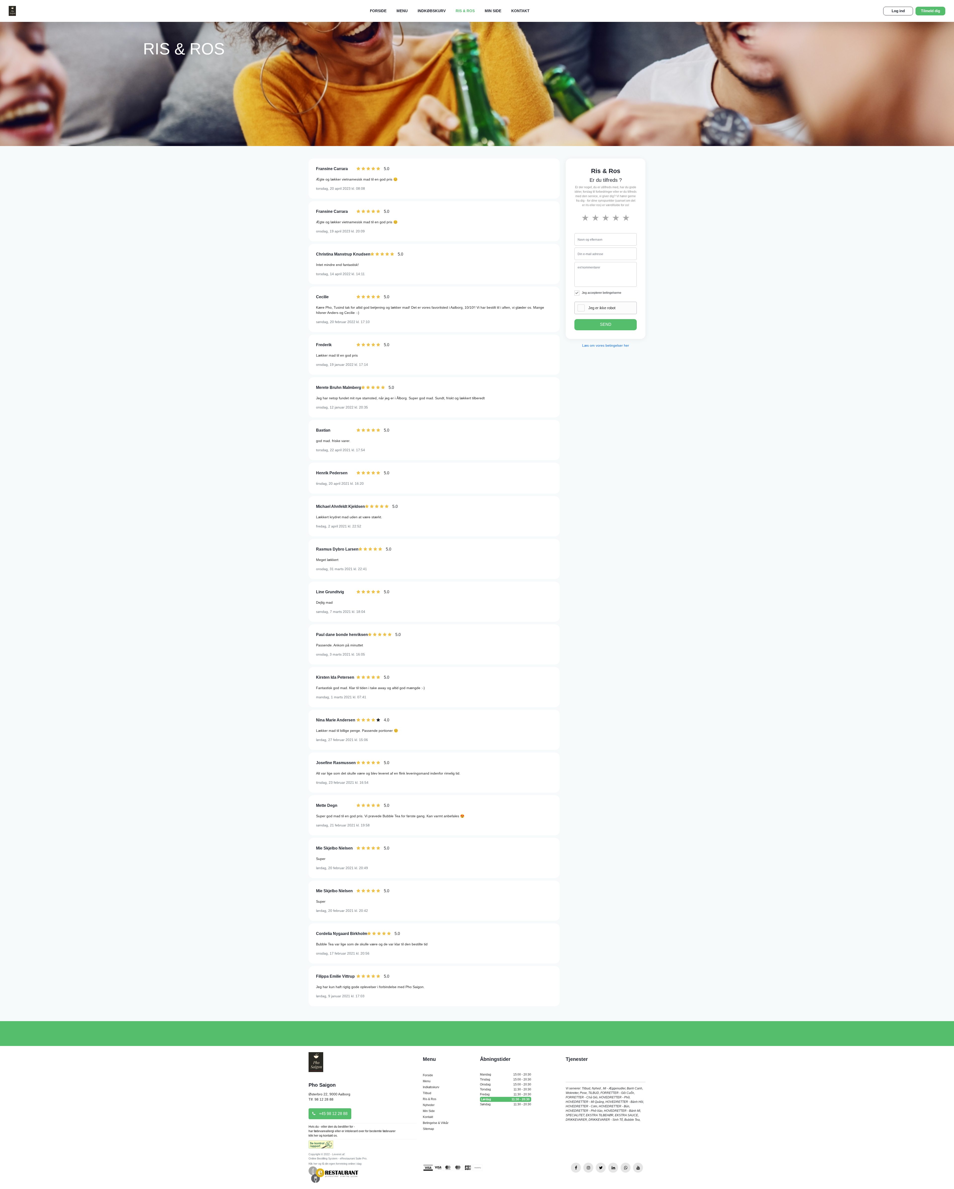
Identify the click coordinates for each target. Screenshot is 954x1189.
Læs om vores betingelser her (605, 345)
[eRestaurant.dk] (333, 1174)
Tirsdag (505, 1079)
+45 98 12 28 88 (333, 1114)
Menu (402, 11)
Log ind (898, 11)
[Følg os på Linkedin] (613, 1168)
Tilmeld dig (930, 11)
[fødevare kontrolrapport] (321, 1146)
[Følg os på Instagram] (588, 1168)
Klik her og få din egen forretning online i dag (335, 1163)
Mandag (505, 1074)
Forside (378, 11)
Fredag (505, 1094)
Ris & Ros (465, 11)
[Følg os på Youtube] (638, 1168)
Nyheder (429, 1105)
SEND (605, 324)
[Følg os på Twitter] (601, 1168)
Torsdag (505, 1089)
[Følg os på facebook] (576, 1168)
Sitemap (428, 1129)
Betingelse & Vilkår (435, 1123)
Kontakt (520, 11)
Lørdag (505, 1099)
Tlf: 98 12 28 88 (321, 1099)
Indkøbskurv (432, 11)
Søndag (505, 1104)
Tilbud (427, 1093)
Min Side (493, 11)
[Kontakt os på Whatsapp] (626, 1168)
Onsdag (505, 1084)
